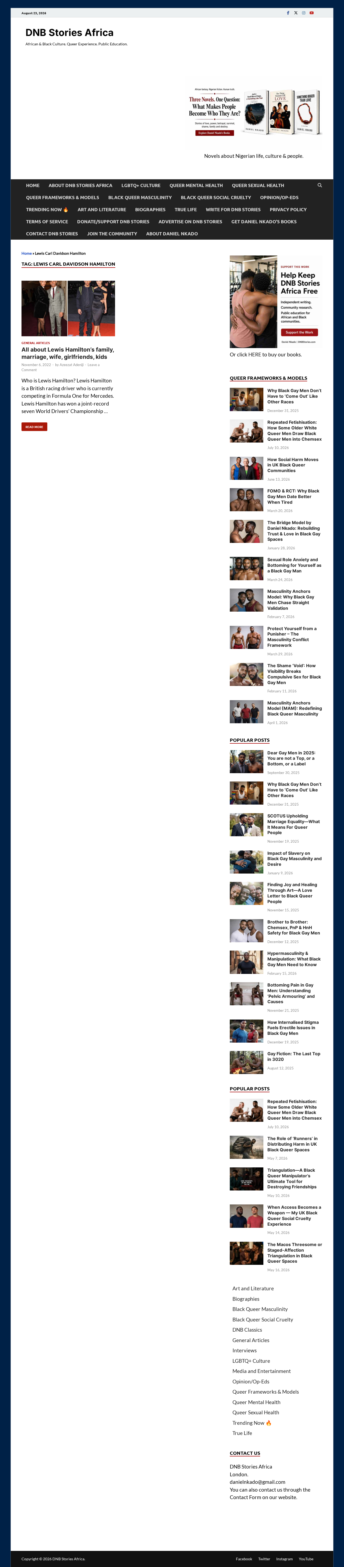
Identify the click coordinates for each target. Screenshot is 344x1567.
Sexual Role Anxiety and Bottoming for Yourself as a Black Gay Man (294, 565)
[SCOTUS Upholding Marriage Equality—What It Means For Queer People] (246, 817)
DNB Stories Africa (70, 32)
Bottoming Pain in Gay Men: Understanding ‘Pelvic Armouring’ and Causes (291, 993)
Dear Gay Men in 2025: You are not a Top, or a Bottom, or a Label (291, 758)
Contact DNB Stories (52, 233)
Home (33, 185)
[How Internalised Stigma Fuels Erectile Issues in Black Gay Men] (246, 1023)
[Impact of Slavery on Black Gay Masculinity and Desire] (246, 854)
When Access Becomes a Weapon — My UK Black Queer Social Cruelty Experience (294, 1215)
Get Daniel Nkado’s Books (264, 221)
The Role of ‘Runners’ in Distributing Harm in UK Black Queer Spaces (292, 1144)
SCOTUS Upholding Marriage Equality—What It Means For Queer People (293, 824)
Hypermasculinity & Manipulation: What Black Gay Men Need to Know (294, 959)
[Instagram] (303, 12)
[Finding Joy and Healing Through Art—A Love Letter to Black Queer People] (246, 885)
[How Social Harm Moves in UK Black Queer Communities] (246, 460)
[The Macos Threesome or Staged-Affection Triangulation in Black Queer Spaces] (246, 1245)
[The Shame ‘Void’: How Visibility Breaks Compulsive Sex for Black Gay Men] (246, 666)
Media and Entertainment (261, 1371)
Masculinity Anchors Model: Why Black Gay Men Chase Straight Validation (290, 600)
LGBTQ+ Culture (140, 185)
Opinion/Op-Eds (279, 197)
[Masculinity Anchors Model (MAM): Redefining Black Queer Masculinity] (246, 704)
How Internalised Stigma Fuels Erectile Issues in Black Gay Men (293, 1028)
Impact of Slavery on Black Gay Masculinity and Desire (294, 858)
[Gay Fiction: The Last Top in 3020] (246, 1054)
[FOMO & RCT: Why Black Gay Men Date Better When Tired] (246, 492)
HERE (254, 354)
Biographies (150, 209)
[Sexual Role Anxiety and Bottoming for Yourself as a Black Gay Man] (246, 560)
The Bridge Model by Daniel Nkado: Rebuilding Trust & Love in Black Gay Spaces (293, 531)
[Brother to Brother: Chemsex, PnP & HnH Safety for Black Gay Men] (246, 923)
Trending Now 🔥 (47, 209)
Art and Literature (102, 209)
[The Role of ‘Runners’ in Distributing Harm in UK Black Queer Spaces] (246, 1139)
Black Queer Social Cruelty (216, 197)
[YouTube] (311, 12)
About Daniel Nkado (172, 233)
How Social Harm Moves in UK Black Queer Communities (292, 465)
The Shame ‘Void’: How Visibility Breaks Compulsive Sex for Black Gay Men (294, 674)
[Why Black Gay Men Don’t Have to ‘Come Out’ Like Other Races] (246, 391)
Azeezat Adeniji (72, 365)
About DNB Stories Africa (80, 185)
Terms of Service (47, 221)
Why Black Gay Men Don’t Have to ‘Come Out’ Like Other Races (294, 396)
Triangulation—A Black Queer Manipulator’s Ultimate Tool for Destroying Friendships (292, 1178)
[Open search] (320, 185)
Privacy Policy (288, 209)
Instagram (284, 1559)
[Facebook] (288, 12)
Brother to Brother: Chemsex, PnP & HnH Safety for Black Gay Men (293, 927)
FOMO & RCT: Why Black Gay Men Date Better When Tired (293, 496)
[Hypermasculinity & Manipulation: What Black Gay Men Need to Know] (246, 954)
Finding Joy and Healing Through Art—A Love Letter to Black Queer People (292, 893)
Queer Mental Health (196, 185)
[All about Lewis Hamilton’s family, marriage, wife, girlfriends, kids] (68, 309)
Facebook (244, 1559)
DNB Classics (247, 1330)
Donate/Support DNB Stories (113, 221)
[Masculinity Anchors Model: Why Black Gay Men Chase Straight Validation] (246, 592)
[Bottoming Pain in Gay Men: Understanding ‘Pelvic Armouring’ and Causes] (246, 986)
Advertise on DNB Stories (190, 221)
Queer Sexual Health (258, 185)
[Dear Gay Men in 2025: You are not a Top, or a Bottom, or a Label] (246, 754)
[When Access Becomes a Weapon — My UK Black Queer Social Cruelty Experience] (246, 1208)
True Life (186, 209)
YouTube (306, 1559)
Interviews (244, 1350)
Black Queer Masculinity (140, 197)
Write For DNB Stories (233, 209)
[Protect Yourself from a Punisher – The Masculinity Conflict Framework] (246, 629)
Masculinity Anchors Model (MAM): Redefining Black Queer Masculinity (294, 708)
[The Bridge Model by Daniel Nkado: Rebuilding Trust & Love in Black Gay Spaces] (246, 523)
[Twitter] (296, 12)
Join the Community (112, 233)
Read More (32, 425)
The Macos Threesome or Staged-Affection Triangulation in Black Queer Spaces (294, 1253)
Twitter (264, 1559)
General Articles (36, 343)
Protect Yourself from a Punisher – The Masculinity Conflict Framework (292, 637)
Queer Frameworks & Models (62, 197)
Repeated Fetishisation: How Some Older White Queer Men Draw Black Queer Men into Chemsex (294, 430)
